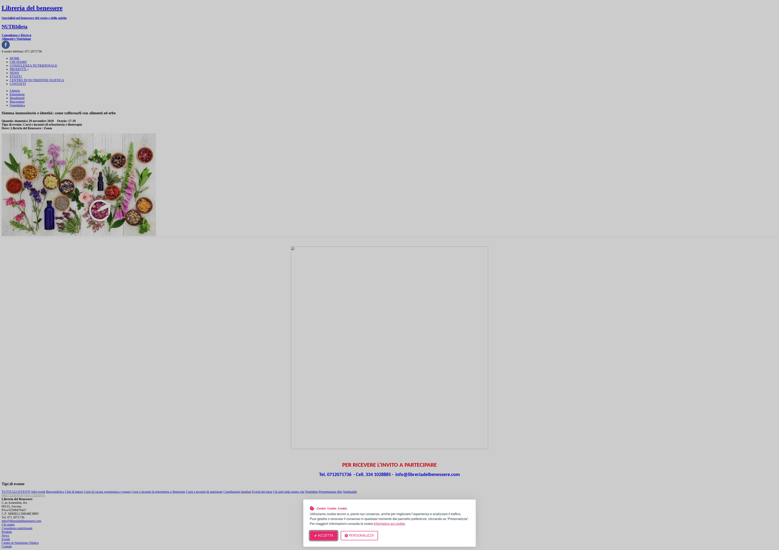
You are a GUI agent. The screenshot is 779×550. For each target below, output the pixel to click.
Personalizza (361, 535)
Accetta (325, 535)
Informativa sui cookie (389, 523)
